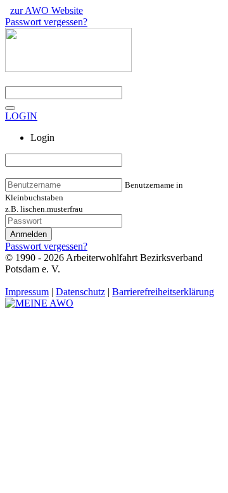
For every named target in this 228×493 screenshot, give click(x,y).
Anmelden (28, 234)
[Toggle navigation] (10, 108)
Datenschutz (80, 291)
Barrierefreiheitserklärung (163, 291)
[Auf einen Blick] (68, 68)
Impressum (27, 291)
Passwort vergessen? (46, 21)
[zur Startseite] (39, 303)
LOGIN (21, 116)
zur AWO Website (46, 10)
